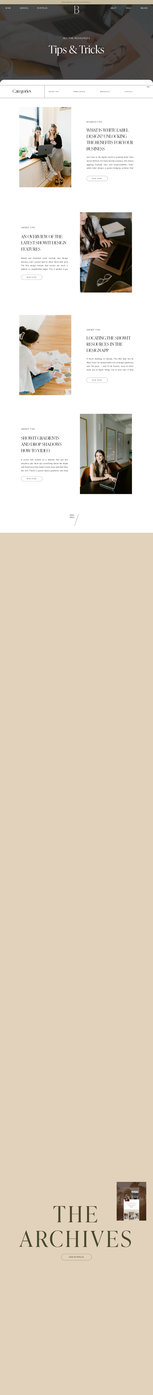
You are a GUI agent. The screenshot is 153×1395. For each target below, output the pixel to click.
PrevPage (72, 516)
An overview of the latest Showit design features (43, 242)
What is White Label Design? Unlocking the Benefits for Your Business (109, 139)
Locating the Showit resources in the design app (108, 343)
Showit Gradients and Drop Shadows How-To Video (41, 443)
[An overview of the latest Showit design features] (106, 252)
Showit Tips (28, 227)
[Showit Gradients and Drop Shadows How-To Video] (106, 454)
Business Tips (94, 121)
